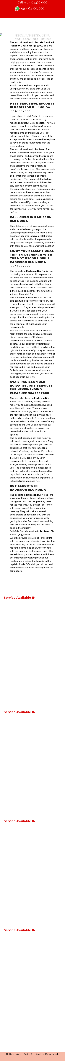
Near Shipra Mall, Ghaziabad (19, 767)
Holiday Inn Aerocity (15, 658)
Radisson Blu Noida (15, 893)
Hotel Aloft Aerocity (15, 675)
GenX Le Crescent (14, 604)
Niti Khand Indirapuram (16, 985)
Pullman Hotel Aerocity (17, 664)
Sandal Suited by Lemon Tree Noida (24, 914)
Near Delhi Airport (13, 828)
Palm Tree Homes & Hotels (19, 620)
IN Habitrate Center (14, 948)
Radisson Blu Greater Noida (19, 887)
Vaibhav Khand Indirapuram (19, 969)
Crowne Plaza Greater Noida (19, 876)
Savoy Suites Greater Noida (19, 991)
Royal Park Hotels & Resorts (19, 610)
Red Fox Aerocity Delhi (16, 691)
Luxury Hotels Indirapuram (18, 849)
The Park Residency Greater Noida (23, 996)
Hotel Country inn (13, 942)
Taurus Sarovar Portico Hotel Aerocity (25, 784)
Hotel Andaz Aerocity (16, 680)
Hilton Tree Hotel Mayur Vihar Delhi (23, 855)
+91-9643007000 (35, 2)
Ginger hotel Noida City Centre (21, 751)
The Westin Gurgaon (15, 920)
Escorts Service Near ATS (18, 937)
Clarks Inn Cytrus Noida (17, 1023)
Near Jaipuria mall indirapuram (20, 762)
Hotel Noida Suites (14, 1018)
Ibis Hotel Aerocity (14, 653)
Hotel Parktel (11, 637)
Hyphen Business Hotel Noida (20, 1007)
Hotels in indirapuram (15, 746)
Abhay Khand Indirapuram (18, 964)
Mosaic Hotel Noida (15, 903)
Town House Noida (14, 898)
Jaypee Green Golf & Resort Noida (23, 882)
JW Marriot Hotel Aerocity (18, 773)
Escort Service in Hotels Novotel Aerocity (27, 647)
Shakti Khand (11, 953)
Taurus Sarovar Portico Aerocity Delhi (24, 811)
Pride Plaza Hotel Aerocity (18, 669)
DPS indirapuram (13, 958)
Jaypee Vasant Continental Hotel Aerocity (27, 794)
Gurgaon (8, 729)
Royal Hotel (10, 631)
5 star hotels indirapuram (17, 844)
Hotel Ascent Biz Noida (17, 1013)
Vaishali (8, 724)
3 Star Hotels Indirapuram (18, 838)
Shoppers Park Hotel (15, 740)
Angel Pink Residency (16, 735)
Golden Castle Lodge (16, 626)
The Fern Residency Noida (18, 909)
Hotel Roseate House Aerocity (21, 685)
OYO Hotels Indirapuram (17, 833)
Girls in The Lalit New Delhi (18, 800)
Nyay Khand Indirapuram (17, 975)
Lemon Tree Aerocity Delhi (19, 696)
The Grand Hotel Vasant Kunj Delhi (23, 805)
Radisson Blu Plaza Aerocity (19, 778)
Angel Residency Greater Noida (21, 1002)
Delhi (6, 719)
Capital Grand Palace (15, 615)
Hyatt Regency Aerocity (17, 789)
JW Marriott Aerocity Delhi (18, 702)
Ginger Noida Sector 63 (17, 757)
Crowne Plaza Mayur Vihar (18, 860)
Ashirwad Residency (15, 642)
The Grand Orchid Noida (17, 1029)
